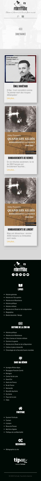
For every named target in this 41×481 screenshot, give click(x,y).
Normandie (9, 388)
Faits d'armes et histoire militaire (16, 338)
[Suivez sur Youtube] (27, 274)
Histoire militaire (11, 306)
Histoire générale (11, 294)
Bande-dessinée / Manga (14, 315)
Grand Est (9, 379)
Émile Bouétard (20, 86)
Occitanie (9, 394)
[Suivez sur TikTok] (20, 274)
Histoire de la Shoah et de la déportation (19, 309)
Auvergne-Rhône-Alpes (13, 367)
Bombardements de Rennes (20, 158)
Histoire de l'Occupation (13, 297)
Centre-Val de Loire (12, 376)
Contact (8, 420)
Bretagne (9, 373)
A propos (8, 423)
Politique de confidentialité (14, 432)
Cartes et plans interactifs (14, 347)
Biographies (9, 312)
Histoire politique (11, 303)
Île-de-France (10, 385)
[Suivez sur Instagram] (16, 274)
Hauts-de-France (11, 382)
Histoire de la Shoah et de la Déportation (19, 344)
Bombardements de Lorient (20, 229)
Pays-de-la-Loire (11, 397)
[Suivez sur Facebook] (13, 274)
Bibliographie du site (12, 449)
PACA (7, 400)
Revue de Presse (11, 426)
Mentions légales (11, 429)
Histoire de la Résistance (14, 300)
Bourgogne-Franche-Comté (14, 370)
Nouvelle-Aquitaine (12, 391)
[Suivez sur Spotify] (24, 274)
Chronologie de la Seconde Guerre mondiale (20, 350)
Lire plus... (11, 98)
